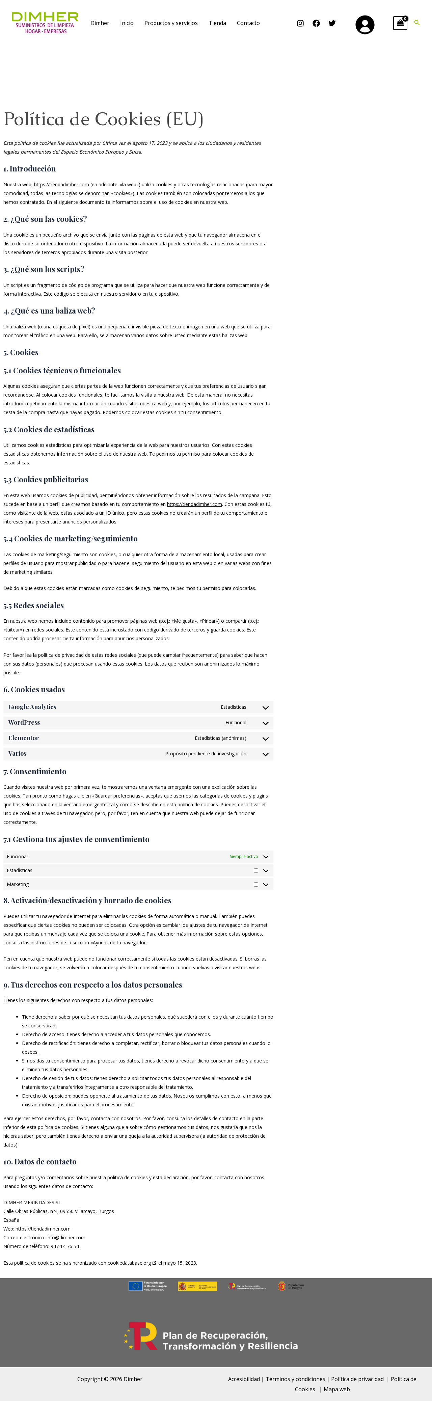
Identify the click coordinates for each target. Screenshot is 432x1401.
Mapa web (337, 1389)
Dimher (99, 23)
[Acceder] (364, 24)
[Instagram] (300, 23)
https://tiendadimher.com (61, 184)
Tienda (217, 23)
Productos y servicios (171, 23)
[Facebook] (316, 23)
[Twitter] (332, 23)
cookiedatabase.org (129, 1263)
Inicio (127, 23)
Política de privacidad (357, 1379)
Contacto (248, 23)
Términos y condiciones (295, 1379)
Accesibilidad (244, 1379)
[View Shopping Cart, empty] (400, 23)
